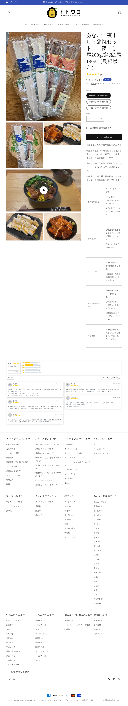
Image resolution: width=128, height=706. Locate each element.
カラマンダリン (100, 599)
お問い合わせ (11, 466)
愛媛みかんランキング (44, 453)
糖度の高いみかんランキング (47, 444)
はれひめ (97, 519)
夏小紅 (9, 511)
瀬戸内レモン (99, 511)
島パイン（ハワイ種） (73, 453)
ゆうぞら (68, 519)
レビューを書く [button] (14, 372)
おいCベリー (11, 629)
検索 (8, 484)
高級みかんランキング (44, 449)
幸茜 (66, 524)
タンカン (97, 546)
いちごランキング (13, 620)
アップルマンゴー (13, 506)
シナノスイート (41, 651)
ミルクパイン (70, 478)
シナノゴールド (41, 625)
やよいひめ (10, 647)
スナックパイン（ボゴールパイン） (77, 463)
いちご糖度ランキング (44, 480)
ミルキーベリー (12, 664)
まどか (67, 511)
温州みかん (98, 506)
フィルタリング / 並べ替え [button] (111, 378)
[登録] (48, 679)
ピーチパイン (70, 444)
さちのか (10, 634)
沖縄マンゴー (99, 634)
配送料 (93, 83)
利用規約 (10, 480)
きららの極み (70, 528)
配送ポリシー (95, 700)
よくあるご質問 (12, 453)
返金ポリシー (58, 700)
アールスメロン (100, 449)
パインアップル (41, 634)
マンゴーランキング (14, 502)
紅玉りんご (39, 642)
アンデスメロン (100, 444)
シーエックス (70, 537)
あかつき (68, 506)
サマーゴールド (70, 474)
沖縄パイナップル (101, 629)
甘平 (95, 581)
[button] (9, 12)
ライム (96, 528)
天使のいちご (11, 638)
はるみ (96, 559)
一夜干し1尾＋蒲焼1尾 (98, 95)
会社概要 (10, 457)
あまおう (10, 625)
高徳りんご (39, 638)
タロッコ (97, 550)
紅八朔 (96, 555)
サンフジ (39, 629)
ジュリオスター (70, 470)
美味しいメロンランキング (46, 485)
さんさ (38, 660)
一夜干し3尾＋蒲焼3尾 (98, 108)
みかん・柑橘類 (100, 502)
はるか (96, 577)
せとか (96, 586)
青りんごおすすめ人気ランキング (48, 467)
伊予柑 (96, 533)
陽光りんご (39, 647)
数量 (88, 114)
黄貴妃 (67, 533)
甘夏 (95, 594)
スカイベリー (11, 656)
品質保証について (13, 471)
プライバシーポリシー (15, 475)
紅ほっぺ (10, 642)
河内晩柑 (97, 603)
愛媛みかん (98, 620)
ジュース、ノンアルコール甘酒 (77, 625)
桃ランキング (70, 502)
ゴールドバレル (70, 449)
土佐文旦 (97, 572)
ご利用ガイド (11, 449)
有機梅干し (69, 629)
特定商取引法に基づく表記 (17, 462)
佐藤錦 (38, 506)
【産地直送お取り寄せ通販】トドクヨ (26, 700)
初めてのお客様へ (13, 444)
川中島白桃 (69, 515)
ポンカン (97, 537)
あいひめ (97, 515)
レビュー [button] (10, 377)
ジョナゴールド (41, 656)
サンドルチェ (70, 457)
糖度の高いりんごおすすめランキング (48, 459)
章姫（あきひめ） (13, 651)
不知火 (96, 568)
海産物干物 (69, 620)
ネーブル (97, 541)
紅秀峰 (38, 511)
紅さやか (39, 515)
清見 (95, 590)
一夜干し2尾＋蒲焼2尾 (98, 102)
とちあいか (10, 660)
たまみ (96, 564)
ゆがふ (67, 483)
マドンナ (97, 524)
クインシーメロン (101, 453)
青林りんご (39, 620)
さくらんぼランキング (44, 502)
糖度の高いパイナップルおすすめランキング (48, 474)
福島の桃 (97, 625)
